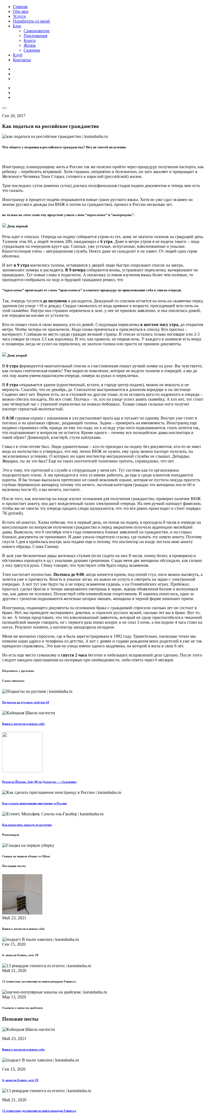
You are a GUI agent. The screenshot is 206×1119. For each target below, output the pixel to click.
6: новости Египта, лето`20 (20, 1080)
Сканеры (32, 50)
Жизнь (30, 45)
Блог (17, 26)
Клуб (17, 55)
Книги (30, 40)
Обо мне (20, 11)
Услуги (19, 16)
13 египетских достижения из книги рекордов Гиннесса (39, 1110)
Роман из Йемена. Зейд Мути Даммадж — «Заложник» (39, 781)
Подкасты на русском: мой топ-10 (25, 702)
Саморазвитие (37, 30)
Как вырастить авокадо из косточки (27, 824)
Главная (20, 6)
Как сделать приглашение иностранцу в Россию (34, 803)
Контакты (22, 60)
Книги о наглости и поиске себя (23, 723)
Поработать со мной (31, 21)
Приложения (35, 35)
